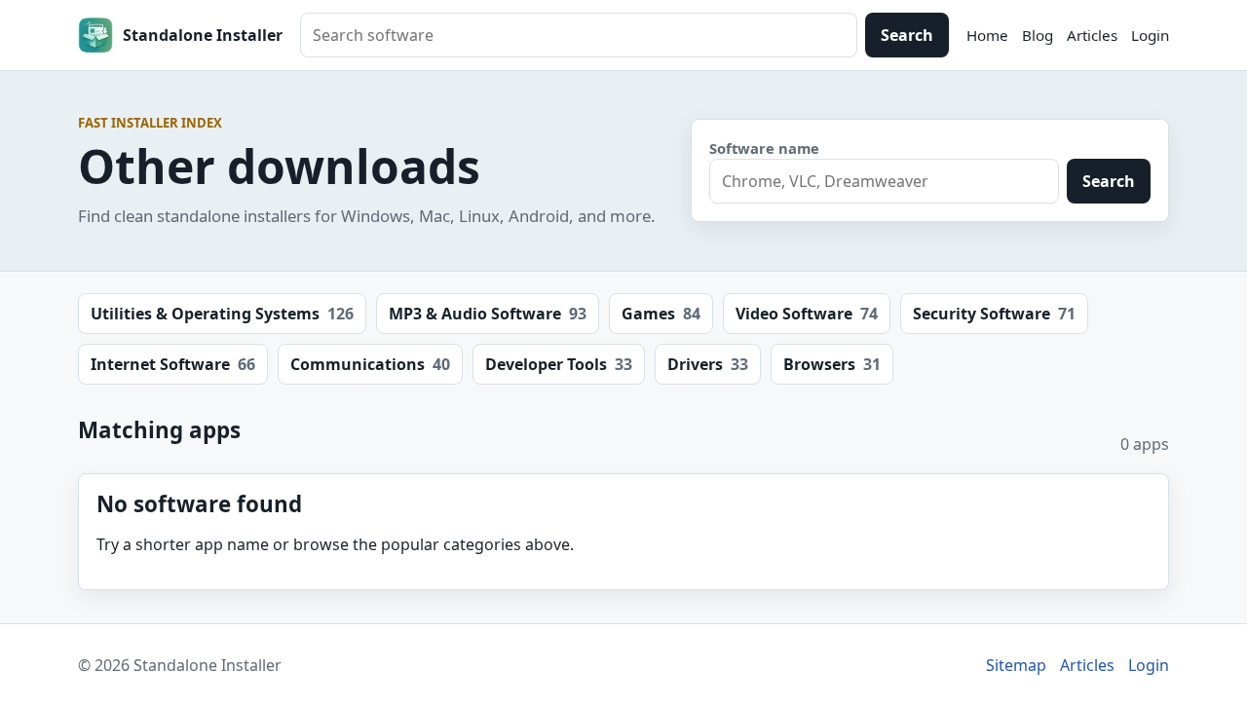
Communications (370, 364)
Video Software (807, 313)
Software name (764, 148)
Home (987, 35)
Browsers (832, 364)
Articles (1092, 35)
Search (907, 35)
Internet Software (173, 364)
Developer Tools (558, 364)
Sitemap (1016, 665)
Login (1150, 35)
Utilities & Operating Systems (222, 313)
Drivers (707, 364)
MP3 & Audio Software (487, 313)
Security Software (994, 313)
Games (661, 313)
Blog (1037, 35)
